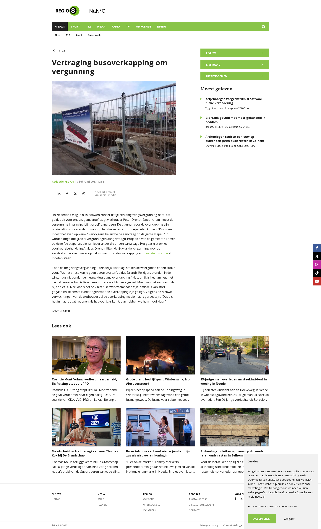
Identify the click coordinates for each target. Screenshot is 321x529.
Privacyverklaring (209, 525)
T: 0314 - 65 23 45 (198, 499)
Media (101, 26)
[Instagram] (317, 264)
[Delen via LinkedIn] (59, 193)
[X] (241, 499)
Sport (75, 26)
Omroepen (143, 26)
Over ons (148, 499)
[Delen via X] (75, 193)
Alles (57, 35)
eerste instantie (157, 253)
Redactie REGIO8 (63, 181)
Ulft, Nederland (106, 11)
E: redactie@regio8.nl (201, 504)
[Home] (67, 11)
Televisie (102, 504)
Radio (116, 26)
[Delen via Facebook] (67, 193)
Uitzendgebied (151, 504)
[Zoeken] (263, 26)
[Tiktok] (317, 273)
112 (88, 26)
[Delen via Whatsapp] (84, 193)
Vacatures (149, 510)
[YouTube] (317, 281)
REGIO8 (161, 26)
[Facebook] (235, 499)
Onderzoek (94, 35)
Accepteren (261, 518)
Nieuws (60, 26)
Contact (194, 510)
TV (128, 26)
